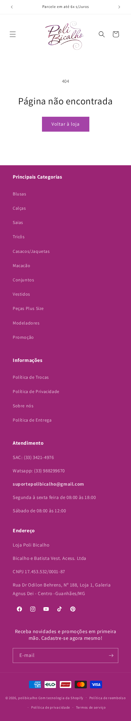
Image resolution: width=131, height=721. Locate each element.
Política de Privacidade (36, 391)
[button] (13, 34)
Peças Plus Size (28, 308)
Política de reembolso (107, 698)
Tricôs (19, 236)
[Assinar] (111, 655)
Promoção (23, 337)
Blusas (19, 194)
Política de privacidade (50, 707)
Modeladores (26, 323)
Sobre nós (23, 406)
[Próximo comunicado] (119, 7)
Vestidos (21, 294)
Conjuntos (23, 280)
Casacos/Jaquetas (31, 251)
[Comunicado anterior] (12, 7)
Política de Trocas (31, 377)
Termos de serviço (91, 707)
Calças (19, 208)
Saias (18, 222)
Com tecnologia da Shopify (61, 697)
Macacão (21, 265)
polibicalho (28, 697)
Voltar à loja (66, 124)
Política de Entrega (32, 420)
